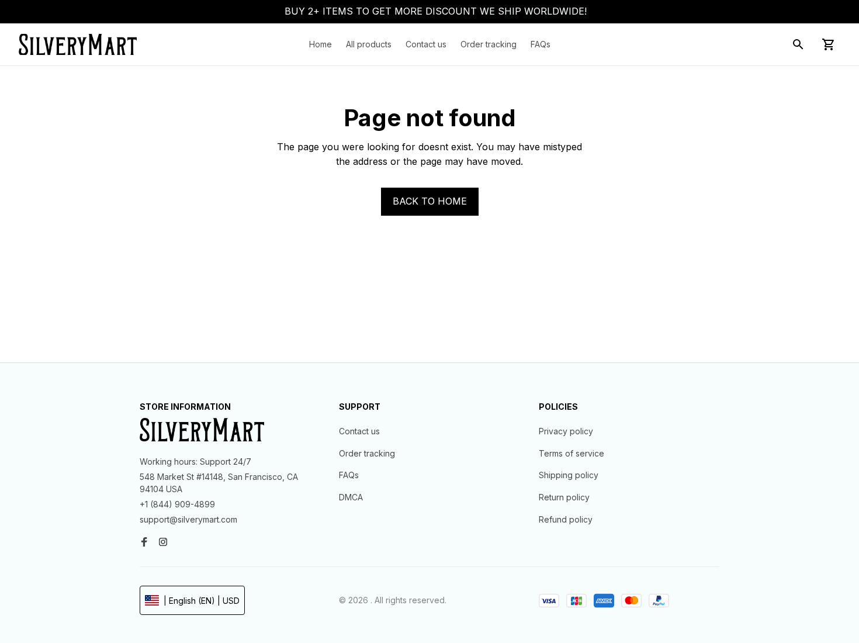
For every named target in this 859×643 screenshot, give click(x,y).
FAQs (349, 475)
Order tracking (367, 453)
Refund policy (566, 519)
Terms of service (571, 453)
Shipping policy (568, 475)
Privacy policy (566, 431)
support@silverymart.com (188, 519)
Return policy (564, 497)
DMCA (351, 497)
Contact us (359, 431)
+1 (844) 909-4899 (177, 504)
